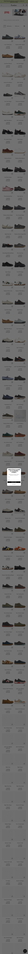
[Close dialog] (20, 469)
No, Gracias (14, 484)
